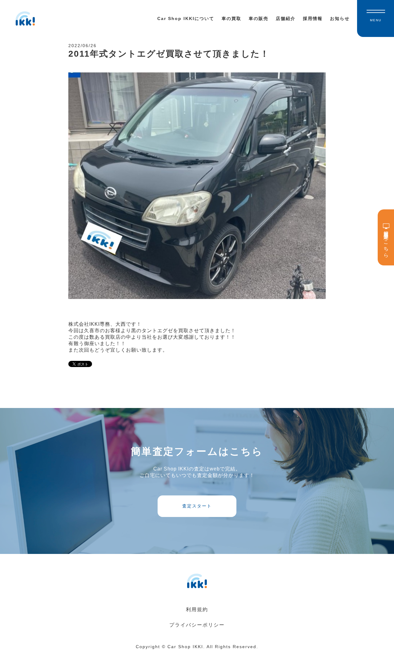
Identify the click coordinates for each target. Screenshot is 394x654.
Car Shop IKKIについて (185, 18)
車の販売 (258, 18)
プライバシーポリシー (197, 625)
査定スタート (197, 505)
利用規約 (197, 609)
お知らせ (340, 18)
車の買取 (231, 18)
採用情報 (313, 18)
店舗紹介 (286, 18)
